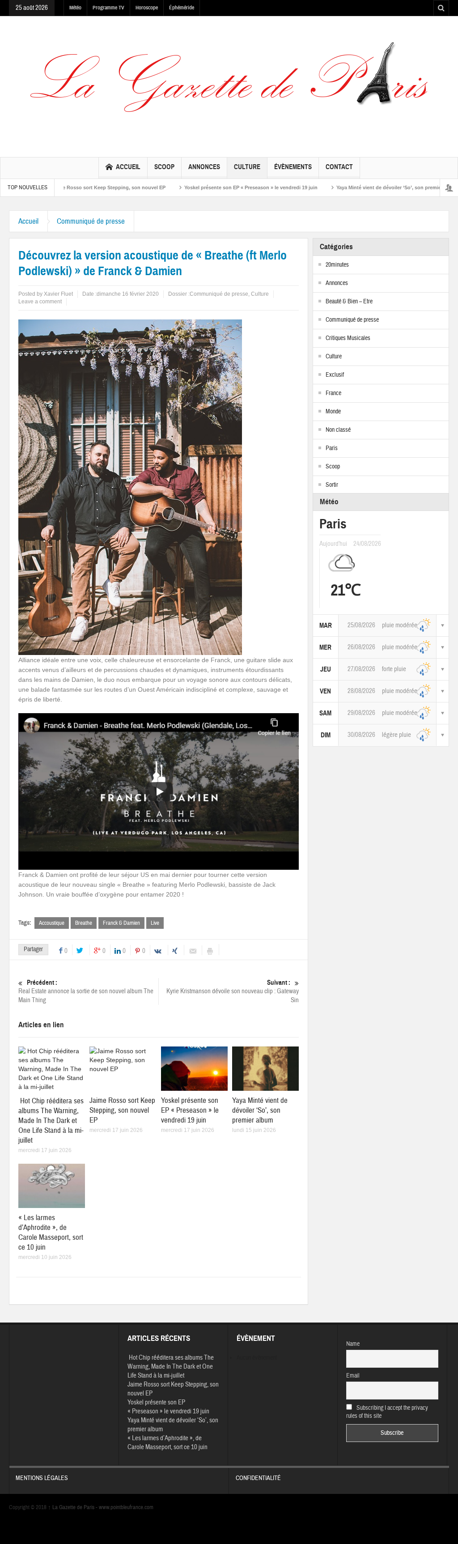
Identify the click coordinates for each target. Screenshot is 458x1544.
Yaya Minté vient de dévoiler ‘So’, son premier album (354, 187)
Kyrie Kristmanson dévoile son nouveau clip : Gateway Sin (232, 991)
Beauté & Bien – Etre (349, 302)
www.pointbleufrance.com (126, 1507)
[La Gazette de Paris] (229, 85)
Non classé (338, 430)
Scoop (164, 167)
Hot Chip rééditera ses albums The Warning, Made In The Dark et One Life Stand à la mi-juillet (51, 1120)
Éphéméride (181, 7)
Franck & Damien (121, 923)
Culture (247, 167)
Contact (339, 167)
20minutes (337, 265)
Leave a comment (40, 301)
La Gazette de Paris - (73, 1507)
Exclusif (335, 375)
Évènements (293, 167)
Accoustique (51, 923)
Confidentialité (258, 1478)
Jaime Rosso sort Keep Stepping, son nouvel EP (65, 187)
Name (353, 1344)
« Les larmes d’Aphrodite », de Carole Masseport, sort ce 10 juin (50, 1232)
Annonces (204, 167)
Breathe (83, 923)
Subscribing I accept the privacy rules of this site (387, 1412)
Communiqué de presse (91, 221)
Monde (333, 412)
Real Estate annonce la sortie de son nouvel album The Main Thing (85, 991)
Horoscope (147, 7)
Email (353, 1376)
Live (155, 923)
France (333, 393)
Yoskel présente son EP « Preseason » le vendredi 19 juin (207, 187)
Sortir (332, 485)
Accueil (128, 167)
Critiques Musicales (348, 338)
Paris (332, 448)
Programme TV (108, 7)
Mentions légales (42, 1478)
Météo (75, 7)
